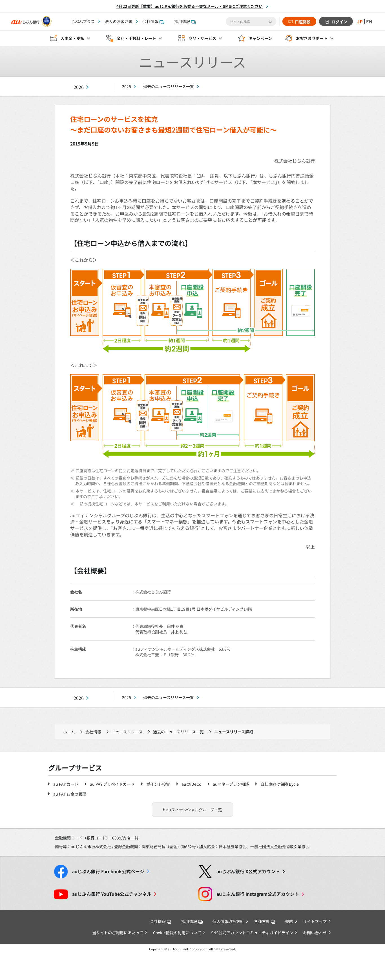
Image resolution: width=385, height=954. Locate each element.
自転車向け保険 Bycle (279, 784)
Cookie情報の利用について (177, 932)
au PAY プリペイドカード (112, 784)
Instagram (257, 894)
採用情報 (182, 21)
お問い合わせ (315, 932)
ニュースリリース (127, 731)
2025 (126, 86)
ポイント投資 (158, 784)
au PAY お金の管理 (69, 794)
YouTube (111, 894)
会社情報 (150, 21)
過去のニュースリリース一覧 (168, 86)
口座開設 (303, 21)
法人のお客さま (118, 21)
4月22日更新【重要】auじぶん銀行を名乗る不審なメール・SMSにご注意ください (189, 6)
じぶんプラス (83, 21)
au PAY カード (65, 784)
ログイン (339, 21)
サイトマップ (315, 921)
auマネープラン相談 (231, 784)
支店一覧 (130, 838)
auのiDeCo (191, 784)
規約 (289, 921)
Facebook (108, 871)
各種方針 (262, 921)
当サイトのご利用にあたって (117, 932)
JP (360, 21)
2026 (79, 87)
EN (369, 21)
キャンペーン (260, 38)
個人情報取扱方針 (228, 921)
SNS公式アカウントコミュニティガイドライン (252, 932)
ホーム (69, 731)
